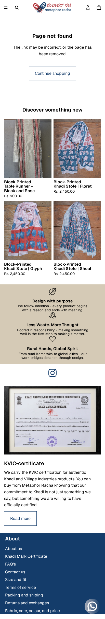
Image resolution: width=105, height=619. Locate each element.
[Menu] (6, 7)
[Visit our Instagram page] (52, 373)
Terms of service (20, 587)
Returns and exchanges (27, 603)
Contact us (15, 572)
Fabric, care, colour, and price (32, 610)
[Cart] (98, 7)
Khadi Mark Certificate (26, 556)
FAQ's (10, 564)
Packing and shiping (24, 595)
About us (13, 548)
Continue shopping (52, 73)
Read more (20, 518)
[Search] (16, 7)
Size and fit (15, 579)
